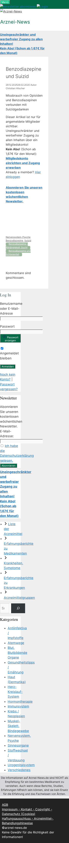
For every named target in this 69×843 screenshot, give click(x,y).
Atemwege (16, 643)
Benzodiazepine (14, 240)
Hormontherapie (20, 701)
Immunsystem (18, 706)
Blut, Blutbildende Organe (17, 652)
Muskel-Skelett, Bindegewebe (18, 726)
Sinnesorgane (18, 745)
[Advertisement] (24, 219)
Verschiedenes (19, 770)
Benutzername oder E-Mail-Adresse (11, 308)
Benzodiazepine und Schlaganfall (18, 252)
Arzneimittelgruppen (19, 598)
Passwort (7, 326)
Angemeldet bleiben (9, 355)
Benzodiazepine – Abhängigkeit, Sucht (17, 245)
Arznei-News (15, 22)
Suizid (27, 240)
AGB (5, 805)
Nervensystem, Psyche (18, 237)
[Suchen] (18, 608)
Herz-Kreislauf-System (15, 691)
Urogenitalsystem (21, 765)
